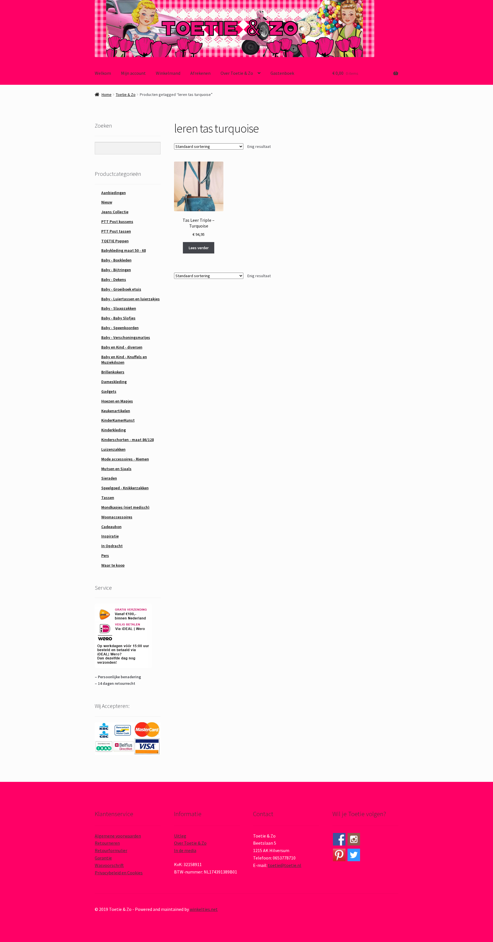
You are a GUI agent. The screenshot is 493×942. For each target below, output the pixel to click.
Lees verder (199, 247)
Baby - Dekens (113, 279)
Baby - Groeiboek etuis (121, 289)
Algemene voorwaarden (118, 836)
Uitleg (180, 836)
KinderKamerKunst (118, 420)
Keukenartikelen (115, 410)
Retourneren (107, 843)
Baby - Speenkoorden (120, 327)
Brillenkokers (112, 372)
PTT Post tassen (116, 231)
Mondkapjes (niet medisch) (125, 507)
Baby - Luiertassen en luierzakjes (130, 298)
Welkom (103, 73)
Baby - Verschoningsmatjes (125, 337)
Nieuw (106, 202)
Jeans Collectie (114, 211)
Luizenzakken (113, 449)
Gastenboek (282, 73)
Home (107, 94)
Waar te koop (113, 565)
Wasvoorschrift (109, 865)
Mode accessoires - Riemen (125, 459)
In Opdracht (112, 545)
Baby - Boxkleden (116, 260)
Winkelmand (168, 73)
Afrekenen (200, 73)
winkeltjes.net (204, 909)
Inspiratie (110, 536)
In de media (185, 850)
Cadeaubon (111, 526)
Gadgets (108, 391)
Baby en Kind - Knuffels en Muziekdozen (124, 359)
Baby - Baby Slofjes (118, 318)
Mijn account (133, 73)
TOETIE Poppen (115, 240)
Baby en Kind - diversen (121, 347)
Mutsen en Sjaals (116, 468)
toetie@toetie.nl (284, 865)
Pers (105, 555)
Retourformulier (111, 850)
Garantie (103, 858)
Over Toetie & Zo (237, 73)
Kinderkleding (113, 429)
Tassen (107, 497)
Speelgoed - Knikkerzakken (125, 487)
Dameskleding (114, 381)
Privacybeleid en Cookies (119, 872)
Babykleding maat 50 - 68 (123, 250)
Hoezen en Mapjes (117, 401)
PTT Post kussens (117, 221)
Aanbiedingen (113, 192)
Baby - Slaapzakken (118, 308)
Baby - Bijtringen (116, 269)
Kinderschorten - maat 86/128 (127, 439)
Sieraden (109, 478)
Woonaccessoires (116, 517)
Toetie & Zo (126, 94)
